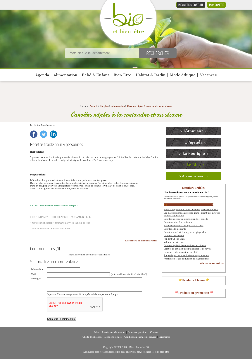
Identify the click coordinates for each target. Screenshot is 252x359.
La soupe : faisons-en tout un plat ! (181, 252)
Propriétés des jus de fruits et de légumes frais (186, 258)
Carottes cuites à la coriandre (178, 222)
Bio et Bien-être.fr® (139, 347)
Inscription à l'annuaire (113, 332)
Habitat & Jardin (150, 75)
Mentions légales (113, 337)
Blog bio (104, 106)
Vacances (208, 75)
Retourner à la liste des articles (141, 240)
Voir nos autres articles (212, 263)
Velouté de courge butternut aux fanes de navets (187, 249)
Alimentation (65, 75)
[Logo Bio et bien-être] (128, 32)
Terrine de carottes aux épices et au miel (183, 225)
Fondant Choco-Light (174, 239)
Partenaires (164, 337)
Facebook (33, 134)
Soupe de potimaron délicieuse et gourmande (186, 255)
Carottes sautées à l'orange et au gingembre (185, 232)
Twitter (43, 134)
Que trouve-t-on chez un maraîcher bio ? (186, 192)
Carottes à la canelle (174, 235)
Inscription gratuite (190, 5)
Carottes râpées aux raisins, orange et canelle (186, 219)
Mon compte (216, 5)
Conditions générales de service (140, 337)
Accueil (93, 106)
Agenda (42, 75)
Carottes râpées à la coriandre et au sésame (149, 106)
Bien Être (122, 75)
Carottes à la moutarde (175, 229)
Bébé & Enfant (95, 75)
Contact (154, 332)
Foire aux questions (137, 332)
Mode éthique (183, 75)
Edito (96, 332)
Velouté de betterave (174, 242)
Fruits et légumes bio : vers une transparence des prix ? (191, 209)
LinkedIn (53, 134)
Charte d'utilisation (92, 337)
